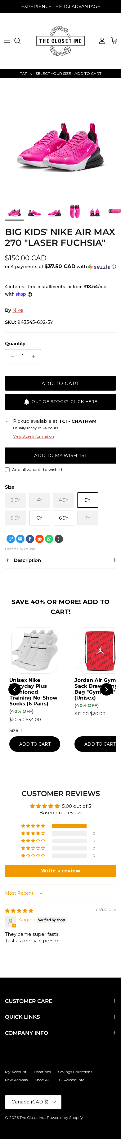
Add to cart (60, 383)
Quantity (15, 343)
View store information (33, 436)
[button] (60, 266)
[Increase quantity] (35, 356)
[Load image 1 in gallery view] (60, 138)
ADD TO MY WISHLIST (60, 455)
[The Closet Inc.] (60, 41)
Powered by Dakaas (20, 549)
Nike (17, 310)
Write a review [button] (60, 871)
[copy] (11, 539)
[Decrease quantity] (10, 356)
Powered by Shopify (65, 1117)
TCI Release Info (70, 1079)
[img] (19, 911)
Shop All (42, 1079)
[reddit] (39, 539)
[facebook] (30, 539)
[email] (20, 539)
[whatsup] (49, 539)
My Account (16, 1071)
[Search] (20, 41)
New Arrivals (16, 1079)
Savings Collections (75, 1071)
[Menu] (7, 41)
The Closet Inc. (32, 1117)
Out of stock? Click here (64, 401)
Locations (42, 1071)
